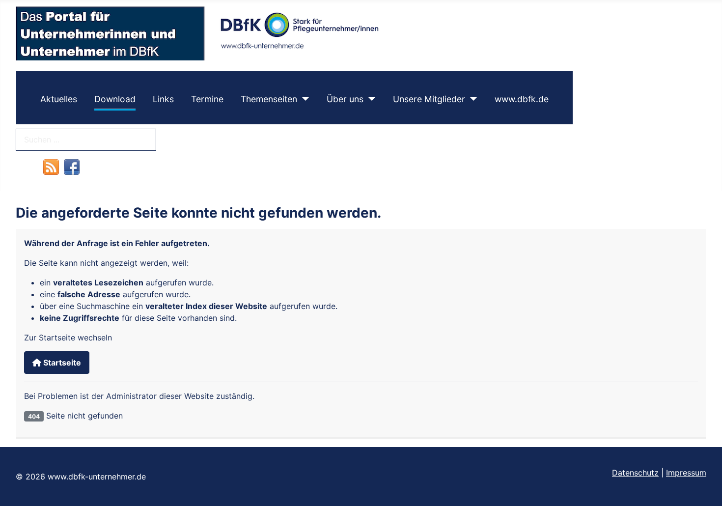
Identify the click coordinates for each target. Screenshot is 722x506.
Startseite (61, 362)
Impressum (686, 473)
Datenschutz (635, 473)
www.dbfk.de (522, 99)
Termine (207, 99)
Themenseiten (269, 99)
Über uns (345, 99)
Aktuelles (58, 99)
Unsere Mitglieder (429, 99)
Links (163, 99)
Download (115, 99)
